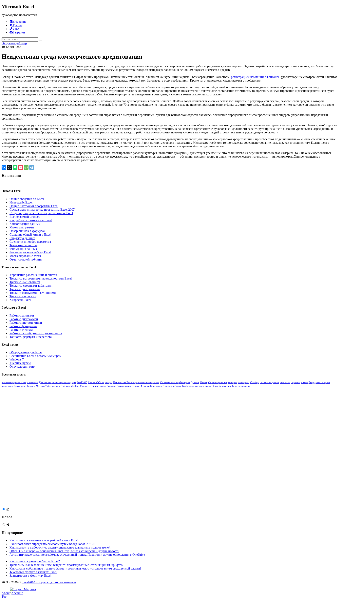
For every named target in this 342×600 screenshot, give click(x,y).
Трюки (94, 386)
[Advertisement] (31, 447)
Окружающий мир (14, 43)
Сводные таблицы (172, 386)
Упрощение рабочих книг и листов (33, 275)
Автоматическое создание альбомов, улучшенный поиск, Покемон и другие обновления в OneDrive (77, 554)
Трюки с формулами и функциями (33, 292)
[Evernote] (15, 167)
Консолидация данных (25, 223)
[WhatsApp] (26, 167)
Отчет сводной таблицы (26, 259)
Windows (75, 386)
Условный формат (10, 382)
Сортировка (243, 382)
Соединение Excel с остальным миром (35, 356)
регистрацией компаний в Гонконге (255, 77)
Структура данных (22, 238)
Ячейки (203, 382)
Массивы (40, 386)
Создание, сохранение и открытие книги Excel (41, 213)
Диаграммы (45, 382)
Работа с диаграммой (24, 319)
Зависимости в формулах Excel (30, 575)
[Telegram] (31, 167)
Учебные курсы (20, 363)
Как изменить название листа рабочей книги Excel (44, 540)
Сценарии (295, 382)
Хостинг (17, 593)
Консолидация (69, 382)
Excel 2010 (82, 382)
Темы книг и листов (23, 245)
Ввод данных (315, 382)
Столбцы (254, 382)
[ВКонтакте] (4, 167)
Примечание (20, 386)
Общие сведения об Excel (27, 199)
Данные (195, 382)
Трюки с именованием (25, 282)
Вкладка (108, 382)
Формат (136, 386)
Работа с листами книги (26, 322)
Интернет (232, 382)
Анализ (304, 382)
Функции (145, 386)
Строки (102, 386)
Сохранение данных (269, 382)
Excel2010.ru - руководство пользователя (49, 582)
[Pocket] (20, 167)
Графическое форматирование (197, 386)
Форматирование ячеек (25, 256)
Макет (156, 382)
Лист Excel (285, 382)
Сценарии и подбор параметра (30, 241)
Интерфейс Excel (21, 202)
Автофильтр (225, 386)
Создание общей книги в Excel (30, 234)
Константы (56, 382)
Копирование (156, 386)
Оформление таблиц (143, 382)
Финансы (31, 386)
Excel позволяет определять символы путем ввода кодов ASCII (52, 544)
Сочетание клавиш (169, 382)
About (6, 593)
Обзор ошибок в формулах (27, 231)
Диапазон (111, 386)
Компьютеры (124, 386)
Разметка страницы (241, 386)
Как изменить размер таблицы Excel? (35, 561)
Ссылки (22, 382)
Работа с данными (22, 315)
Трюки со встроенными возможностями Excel (41, 278)
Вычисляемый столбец (25, 216)
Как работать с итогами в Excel (31, 220)
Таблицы (65, 386)
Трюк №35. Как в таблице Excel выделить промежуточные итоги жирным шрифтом (66, 565)
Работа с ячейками (22, 329)
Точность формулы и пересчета (31, 337)
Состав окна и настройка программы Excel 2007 (42, 209)
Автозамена (32, 382)
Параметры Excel (123, 382)
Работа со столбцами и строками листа (36, 333)
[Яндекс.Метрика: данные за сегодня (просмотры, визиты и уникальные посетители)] (23, 589)
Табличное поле (53, 386)
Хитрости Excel (20, 299)
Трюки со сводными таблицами (31, 285)
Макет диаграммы (22, 227)
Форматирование (217, 382)
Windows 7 (17, 359)
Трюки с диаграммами (25, 289)
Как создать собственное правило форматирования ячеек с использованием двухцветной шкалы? (75, 568)
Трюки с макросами (23, 296)
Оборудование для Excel (26, 352)
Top (4, 596)
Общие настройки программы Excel (34, 206)
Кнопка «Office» (96, 382)
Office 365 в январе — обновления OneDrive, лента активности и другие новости (64, 551)
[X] (9, 167)
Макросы (84, 386)
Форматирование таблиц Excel (30, 252)
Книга (215, 386)
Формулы (184, 382)
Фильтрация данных (23, 248)
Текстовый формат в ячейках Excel (33, 572)
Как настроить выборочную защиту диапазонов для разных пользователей (60, 547)
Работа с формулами (23, 326)
